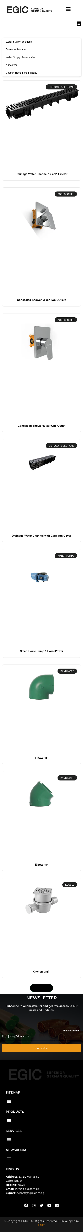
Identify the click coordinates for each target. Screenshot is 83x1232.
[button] (79, 23)
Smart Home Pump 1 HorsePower (41, 651)
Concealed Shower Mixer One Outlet (41, 426)
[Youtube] (49, 1205)
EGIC (41, 1225)
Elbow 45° (41, 864)
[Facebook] (26, 1205)
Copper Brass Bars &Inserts (21, 72)
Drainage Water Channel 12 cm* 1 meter (41, 174)
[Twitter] (41, 1205)
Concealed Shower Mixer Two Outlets (41, 300)
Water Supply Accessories (20, 57)
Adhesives (12, 65)
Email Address (72, 1030)
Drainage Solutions (16, 49)
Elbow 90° (41, 758)
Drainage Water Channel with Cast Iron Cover (41, 535)
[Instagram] (34, 1205)
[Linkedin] (57, 1205)
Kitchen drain (41, 971)
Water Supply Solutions (19, 41)
